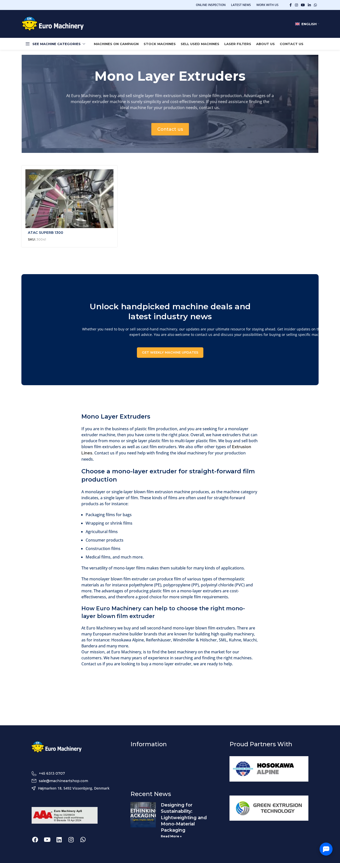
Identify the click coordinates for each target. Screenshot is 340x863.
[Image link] (56, 747)
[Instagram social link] (296, 5)
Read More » (171, 836)
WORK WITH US (267, 5)
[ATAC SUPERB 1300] (69, 198)
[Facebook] (35, 840)
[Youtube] (47, 840)
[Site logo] (53, 23)
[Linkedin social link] (309, 5)
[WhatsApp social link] (315, 5)
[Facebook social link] (290, 5)
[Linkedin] (59, 840)
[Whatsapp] (83, 840)
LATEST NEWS (241, 5)
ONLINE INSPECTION (211, 5)
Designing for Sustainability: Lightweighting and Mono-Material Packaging (184, 817)
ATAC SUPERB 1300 (45, 232)
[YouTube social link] (302, 5)
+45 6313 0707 (52, 773)
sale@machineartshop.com (63, 781)
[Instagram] (71, 840)
